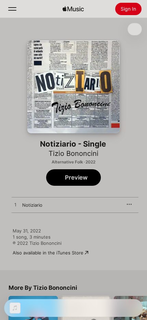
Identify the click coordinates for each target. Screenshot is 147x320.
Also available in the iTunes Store (48, 252)
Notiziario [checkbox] (32, 205)
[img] (73, 9)
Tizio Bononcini (73, 153)
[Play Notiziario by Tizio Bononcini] (15, 205)
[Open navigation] (12, 8)
